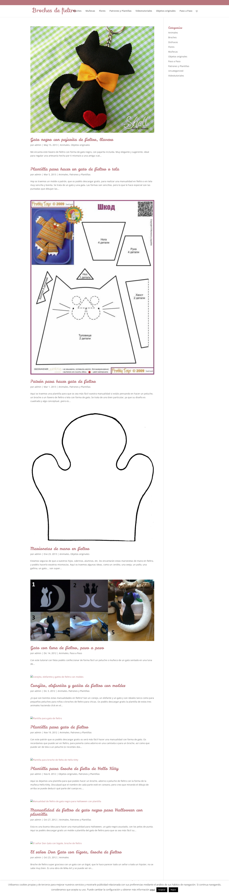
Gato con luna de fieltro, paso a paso (67, 647)
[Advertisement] (191, 128)
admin (38, 144)
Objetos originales (166, 11)
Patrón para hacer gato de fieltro (63, 381)
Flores (102, 11)
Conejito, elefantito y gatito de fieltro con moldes (77, 685)
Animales (65, 144)
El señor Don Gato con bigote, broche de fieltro (76, 852)
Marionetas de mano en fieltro (59, 548)
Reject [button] (173, 889)
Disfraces (173, 42)
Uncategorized (175, 70)
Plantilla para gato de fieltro (59, 727)
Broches (77, 11)
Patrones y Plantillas (120, 11)
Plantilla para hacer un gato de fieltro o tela (74, 169)
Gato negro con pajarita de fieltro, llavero (71, 139)
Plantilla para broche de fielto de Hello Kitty (74, 768)
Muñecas (90, 11)
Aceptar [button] (161, 889)
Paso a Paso (186, 11)
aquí (152, 889)
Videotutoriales (144, 11)
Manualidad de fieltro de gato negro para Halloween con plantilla (86, 812)
